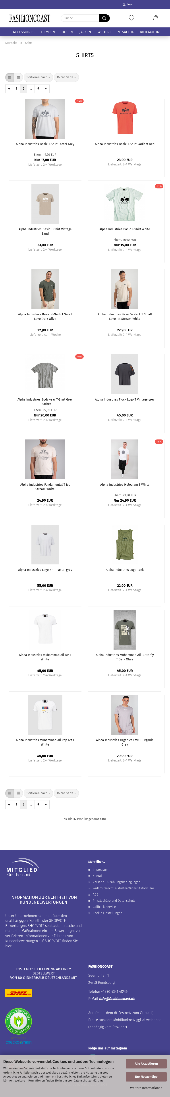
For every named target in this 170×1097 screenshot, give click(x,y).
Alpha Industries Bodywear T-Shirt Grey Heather (45, 401)
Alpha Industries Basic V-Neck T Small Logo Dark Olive (45, 316)
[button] (156, 18)
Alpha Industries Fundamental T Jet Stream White (45, 486)
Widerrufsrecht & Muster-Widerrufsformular (123, 888)
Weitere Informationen (146, 1088)
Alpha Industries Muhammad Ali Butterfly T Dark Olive (125, 657)
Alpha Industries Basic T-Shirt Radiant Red (125, 144)
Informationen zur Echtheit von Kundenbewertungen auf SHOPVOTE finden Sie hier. (41, 941)
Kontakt (98, 876)
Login (129, 4)
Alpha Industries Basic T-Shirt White (124, 229)
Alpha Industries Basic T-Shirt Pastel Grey (45, 144)
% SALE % (125, 32)
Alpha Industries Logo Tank (125, 570)
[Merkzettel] (131, 18)
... (31, 88)
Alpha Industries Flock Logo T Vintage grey (125, 399)
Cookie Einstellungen (107, 913)
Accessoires (24, 32)
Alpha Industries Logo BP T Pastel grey (45, 570)
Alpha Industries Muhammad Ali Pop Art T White (45, 742)
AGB (95, 894)
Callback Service (104, 907)
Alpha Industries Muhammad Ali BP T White (45, 657)
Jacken (85, 32)
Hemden (48, 32)
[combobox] (38, 77)
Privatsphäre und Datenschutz (114, 901)
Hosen (67, 32)
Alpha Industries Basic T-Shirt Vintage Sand (45, 231)
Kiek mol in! (150, 32)
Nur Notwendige (146, 1077)
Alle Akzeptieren (146, 1064)
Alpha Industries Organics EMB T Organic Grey (124, 742)
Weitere (105, 32)
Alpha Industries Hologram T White (124, 485)
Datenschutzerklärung (88, 1080)
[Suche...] (104, 18)
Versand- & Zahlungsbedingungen (116, 882)
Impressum (100, 870)
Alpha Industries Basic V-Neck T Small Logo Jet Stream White (125, 316)
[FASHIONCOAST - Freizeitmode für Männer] (29, 18)
